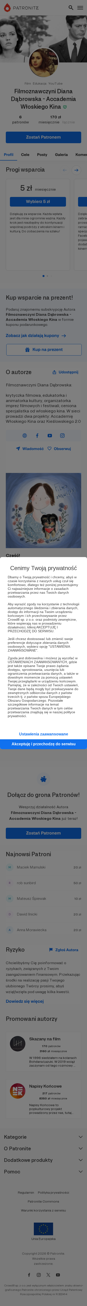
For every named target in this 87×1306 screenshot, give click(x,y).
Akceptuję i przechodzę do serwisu (44, 744)
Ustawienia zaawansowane (43, 734)
